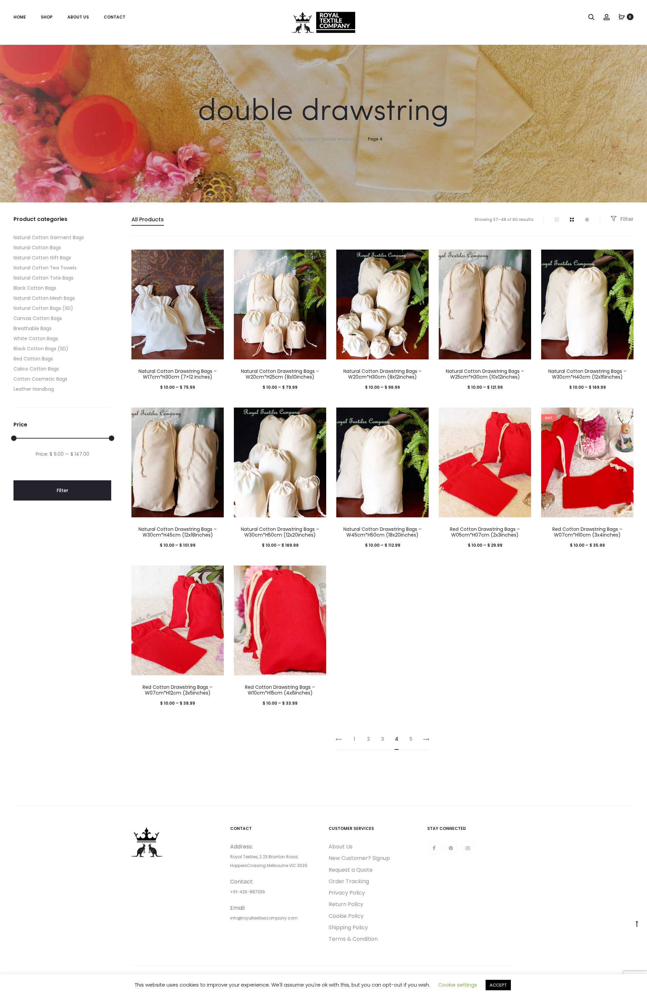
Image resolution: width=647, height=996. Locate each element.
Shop (47, 17)
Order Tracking (349, 881)
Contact (114, 17)
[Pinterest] (451, 848)
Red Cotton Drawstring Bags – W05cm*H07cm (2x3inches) (485, 532)
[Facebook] (434, 848)
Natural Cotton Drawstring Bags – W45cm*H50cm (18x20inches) (382, 532)
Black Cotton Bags (34, 288)
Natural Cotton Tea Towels (44, 267)
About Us (78, 17)
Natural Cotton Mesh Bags (44, 298)
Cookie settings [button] (457, 984)
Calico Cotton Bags (36, 368)
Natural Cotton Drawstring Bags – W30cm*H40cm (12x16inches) (587, 374)
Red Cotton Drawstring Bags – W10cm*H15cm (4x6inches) (280, 690)
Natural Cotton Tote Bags (43, 278)
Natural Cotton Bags (37, 247)
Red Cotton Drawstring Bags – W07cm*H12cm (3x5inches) (178, 690)
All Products (147, 219)
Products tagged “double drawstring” (322, 139)
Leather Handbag (33, 389)
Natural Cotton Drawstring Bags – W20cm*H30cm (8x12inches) (382, 374)
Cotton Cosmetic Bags (40, 379)
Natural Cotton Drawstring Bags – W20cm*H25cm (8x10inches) (280, 374)
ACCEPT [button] (498, 985)
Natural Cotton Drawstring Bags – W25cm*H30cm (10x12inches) (485, 374)
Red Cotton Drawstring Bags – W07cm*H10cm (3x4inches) (587, 532)
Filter (626, 219)
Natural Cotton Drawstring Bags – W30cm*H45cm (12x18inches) (177, 532)
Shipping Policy (348, 927)
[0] (621, 16)
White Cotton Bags (35, 338)
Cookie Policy (346, 916)
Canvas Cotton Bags (37, 318)
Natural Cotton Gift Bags (42, 257)
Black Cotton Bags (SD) (40, 348)
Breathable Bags (32, 328)
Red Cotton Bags (33, 358)
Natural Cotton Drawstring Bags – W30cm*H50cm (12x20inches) (280, 532)
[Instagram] (467, 848)
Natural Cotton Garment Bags (48, 237)
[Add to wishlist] (215, 258)
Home (19, 17)
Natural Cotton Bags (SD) (43, 308)
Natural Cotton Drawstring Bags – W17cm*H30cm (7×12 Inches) (177, 374)
